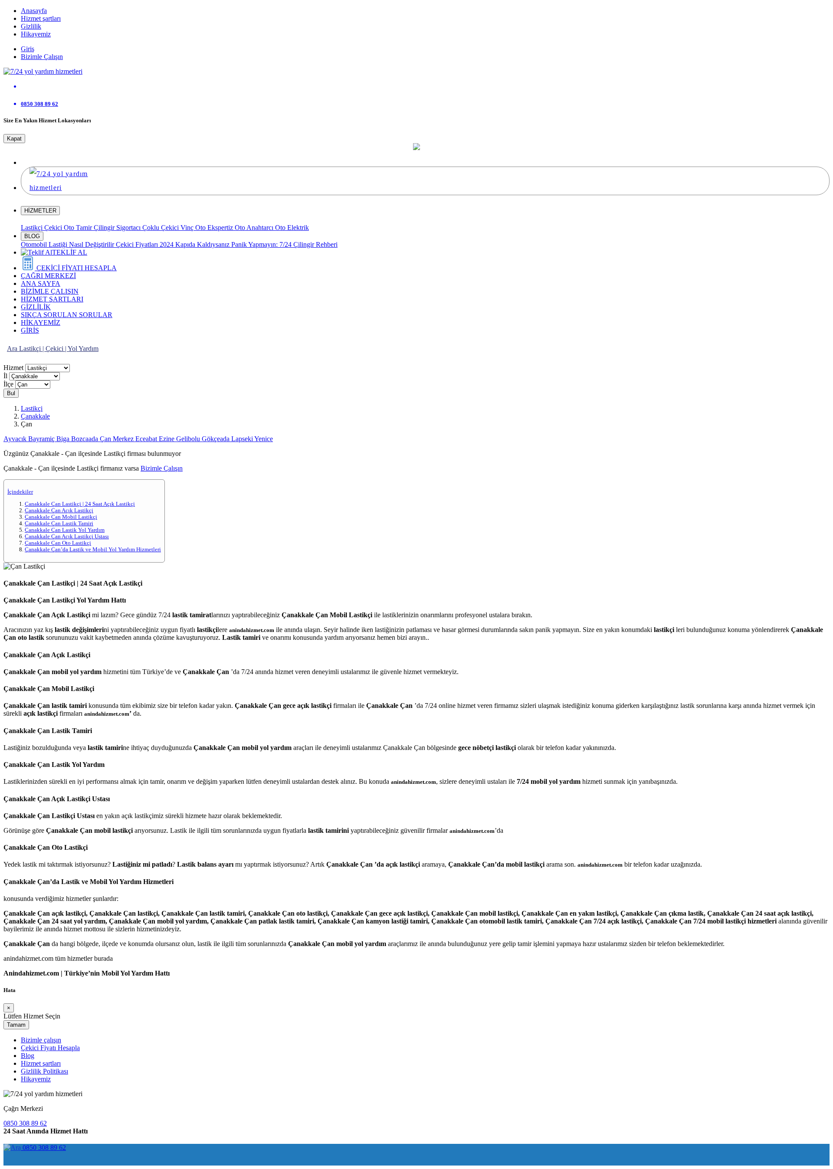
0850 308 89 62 (25, 1123)
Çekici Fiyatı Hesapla (50, 1047)
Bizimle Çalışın (42, 56)
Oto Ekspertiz (215, 227)
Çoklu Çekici (161, 227)
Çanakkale (35, 416)
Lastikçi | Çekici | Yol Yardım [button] (58, 348)
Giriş (27, 48)
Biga (63, 438)
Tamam (16, 1025)
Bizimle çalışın (41, 1040)
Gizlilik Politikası (44, 1071)
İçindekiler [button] (20, 492)
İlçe (8, 384)
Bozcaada (85, 438)
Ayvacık (15, 438)
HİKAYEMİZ (40, 322)
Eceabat (147, 438)
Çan (106, 438)
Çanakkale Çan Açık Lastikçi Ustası (67, 537)
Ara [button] (13, 348)
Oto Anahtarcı (255, 227)
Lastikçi (32, 227)
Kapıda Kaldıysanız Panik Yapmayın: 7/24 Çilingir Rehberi (256, 244)
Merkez (124, 438)
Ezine (167, 438)
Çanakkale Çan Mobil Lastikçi (61, 517)
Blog (27, 1055)
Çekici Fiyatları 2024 (145, 244)
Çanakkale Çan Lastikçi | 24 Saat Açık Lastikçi (80, 504)
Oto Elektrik (292, 227)
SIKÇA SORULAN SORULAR (66, 314)
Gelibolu (189, 438)
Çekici (54, 227)
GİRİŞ (30, 330)
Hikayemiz (36, 34)
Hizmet (13, 367)
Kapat (14, 138)
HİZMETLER (40, 210)
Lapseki (242, 438)
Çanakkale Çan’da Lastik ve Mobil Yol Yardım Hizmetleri (93, 550)
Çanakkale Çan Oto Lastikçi (58, 543)
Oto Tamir (79, 227)
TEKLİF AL (69, 252)
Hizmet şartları (41, 18)
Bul (11, 393)
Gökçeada (216, 438)
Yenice (263, 438)
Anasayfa (34, 10)
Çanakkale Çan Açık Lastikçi (59, 511)
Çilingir (105, 227)
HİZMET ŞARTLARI (52, 299)
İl (5, 376)
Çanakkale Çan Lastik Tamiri (59, 524)
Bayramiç (42, 438)
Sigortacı (129, 227)
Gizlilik (31, 26)
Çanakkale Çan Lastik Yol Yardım (65, 530)
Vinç (187, 227)
